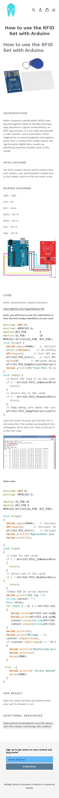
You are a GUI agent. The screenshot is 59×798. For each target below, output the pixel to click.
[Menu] (53, 9)
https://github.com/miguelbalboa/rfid (23, 309)
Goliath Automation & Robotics (28, 784)
